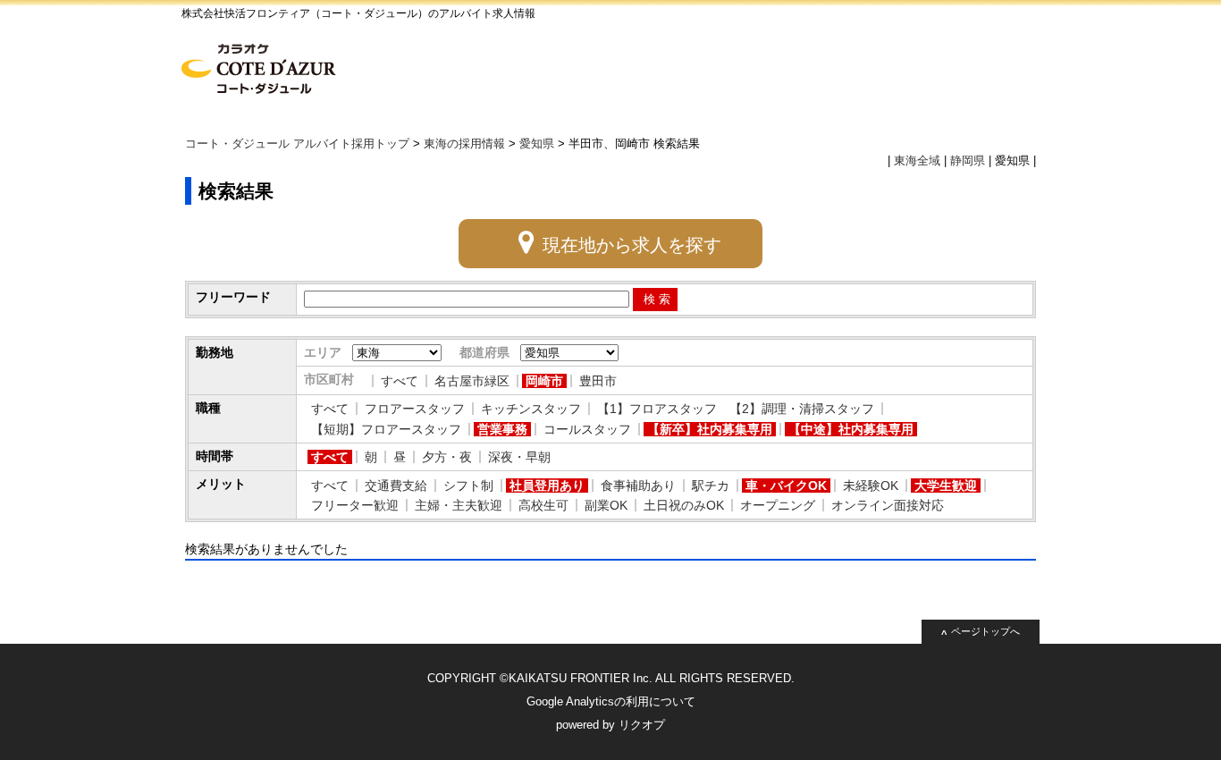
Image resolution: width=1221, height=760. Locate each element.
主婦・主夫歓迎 (458, 505)
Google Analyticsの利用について (610, 701)
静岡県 (967, 161)
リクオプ (642, 724)
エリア (322, 352)
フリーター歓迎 (355, 505)
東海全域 (917, 161)
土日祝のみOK (684, 505)
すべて (399, 381)
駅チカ (710, 485)
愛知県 (536, 144)
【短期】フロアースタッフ (386, 429)
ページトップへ (985, 631)
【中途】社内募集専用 (851, 429)
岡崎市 (544, 381)
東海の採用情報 (464, 144)
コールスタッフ (587, 429)
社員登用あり (547, 485)
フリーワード (233, 297)
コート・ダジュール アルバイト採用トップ (297, 144)
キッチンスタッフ (531, 408)
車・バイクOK (786, 485)
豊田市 (598, 381)
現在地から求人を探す (632, 245)
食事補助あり (638, 485)
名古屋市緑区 (471, 381)
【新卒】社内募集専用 (709, 429)
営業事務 (502, 429)
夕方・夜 (447, 457)
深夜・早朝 (519, 457)
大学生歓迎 (945, 485)
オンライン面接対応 (887, 505)
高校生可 (543, 505)
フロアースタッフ (415, 408)
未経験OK (870, 485)
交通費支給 (396, 485)
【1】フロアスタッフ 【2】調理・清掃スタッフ (735, 408)
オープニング (777, 505)
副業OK (606, 505)
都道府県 (484, 352)
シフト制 (468, 485)
